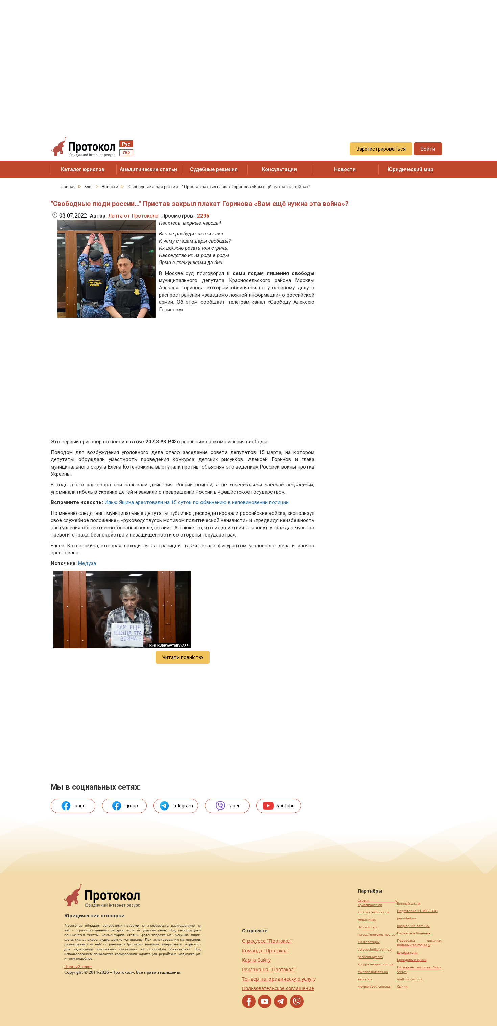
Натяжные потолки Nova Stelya (419, 969)
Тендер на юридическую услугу (279, 979)
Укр (126, 152)
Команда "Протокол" (266, 950)
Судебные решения (214, 169)
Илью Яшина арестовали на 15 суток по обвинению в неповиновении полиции (196, 502)
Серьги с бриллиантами (377, 902)
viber (234, 805)
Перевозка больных (413, 933)
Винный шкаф (408, 903)
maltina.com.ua (409, 979)
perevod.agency (370, 957)
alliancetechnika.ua (373, 912)
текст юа (365, 979)
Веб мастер (367, 927)
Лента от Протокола (133, 216)
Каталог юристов (82, 169)
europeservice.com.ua (376, 964)
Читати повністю (182, 657)
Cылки (402, 986)
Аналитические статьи (148, 169)
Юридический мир (410, 169)
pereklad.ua (406, 918)
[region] (248, 61)
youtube (286, 805)
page (80, 805)
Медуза (87, 563)
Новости (345, 169)
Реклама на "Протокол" (269, 969)
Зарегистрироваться (381, 149)
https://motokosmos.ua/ (377, 934)
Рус (126, 144)
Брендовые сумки (411, 960)
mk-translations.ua (373, 972)
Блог (89, 186)
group (131, 805)
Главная (68, 186)
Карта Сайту (256, 960)
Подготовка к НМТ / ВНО (417, 911)
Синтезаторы (369, 942)
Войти (428, 149)
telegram (183, 805)
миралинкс (367, 919)
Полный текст (78, 967)
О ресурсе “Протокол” (267, 941)
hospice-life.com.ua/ (413, 926)
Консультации (279, 169)
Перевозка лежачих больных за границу (419, 942)
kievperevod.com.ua (374, 986)
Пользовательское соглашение (278, 988)
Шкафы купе (407, 952)
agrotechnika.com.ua (375, 949)
